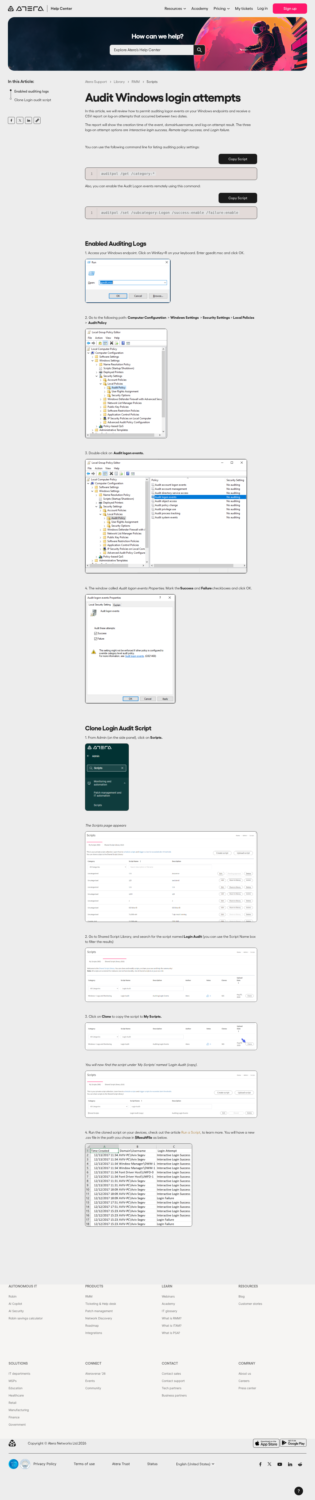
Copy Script (237, 159)
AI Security (16, 1311)
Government (17, 1424)
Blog (241, 1296)
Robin (12, 1296)
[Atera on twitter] (269, 1464)
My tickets (244, 8)
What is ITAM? (172, 1325)
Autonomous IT (23, 1286)
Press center (247, 1388)
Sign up (290, 8)
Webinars (168, 1296)
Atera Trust (121, 1464)
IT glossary (169, 1311)
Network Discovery (98, 1318)
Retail (12, 1402)
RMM (136, 82)
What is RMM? (172, 1318)
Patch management (99, 1311)
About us (244, 1373)
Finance (14, 1417)
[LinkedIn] (28, 120)
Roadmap (92, 1325)
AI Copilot (15, 1303)
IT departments (19, 1373)
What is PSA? (171, 1333)
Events (90, 1381)
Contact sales (171, 1373)
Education (15, 1388)
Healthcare (16, 1395)
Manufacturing (19, 1410)
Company (246, 1363)
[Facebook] (11, 120)
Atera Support (96, 82)
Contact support (173, 1381)
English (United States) (193, 1464)
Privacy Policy (44, 1464)
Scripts (152, 82)
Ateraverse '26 (95, 1373)
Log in (262, 8)
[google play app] (293, 1443)
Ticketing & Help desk (100, 1303)
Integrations (93, 1333)
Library (119, 82)
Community (93, 1388)
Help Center (61, 8)
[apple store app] (266, 1443)
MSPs (12, 1381)
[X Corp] (19, 120)
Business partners (174, 1395)
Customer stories (250, 1303)
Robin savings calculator (26, 1318)
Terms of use (84, 1464)
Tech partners (171, 1388)
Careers (243, 1381)
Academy (199, 8)
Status (152, 1464)
